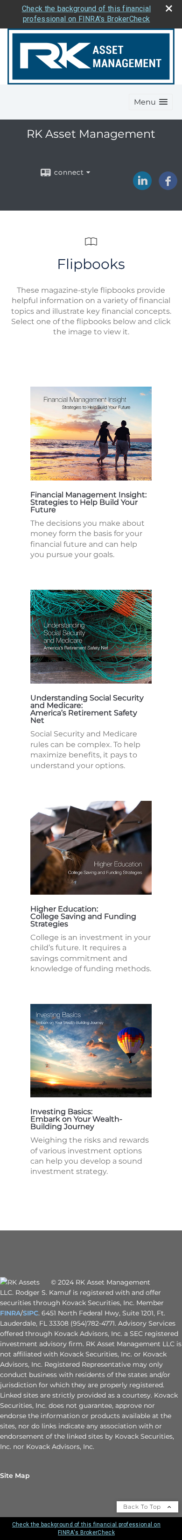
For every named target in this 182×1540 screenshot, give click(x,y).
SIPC (30, 1313)
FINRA (10, 1313)
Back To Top (143, 1506)
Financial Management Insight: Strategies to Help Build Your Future (88, 502)
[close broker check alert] (169, 8)
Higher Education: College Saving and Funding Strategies (83, 916)
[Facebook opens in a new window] (168, 186)
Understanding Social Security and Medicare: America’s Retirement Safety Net (87, 709)
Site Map (15, 1475)
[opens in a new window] (91, 477)
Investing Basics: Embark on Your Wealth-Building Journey (76, 1119)
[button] (151, 102)
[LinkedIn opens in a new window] (142, 186)
